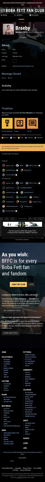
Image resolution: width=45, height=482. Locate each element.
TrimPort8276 (10, 175)
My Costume (7, 384)
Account (35, 15)
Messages (28, 383)
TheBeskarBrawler (12, 206)
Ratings (6, 370)
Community (27, 370)
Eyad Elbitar (29, 410)
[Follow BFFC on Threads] (29, 462)
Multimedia (6, 406)
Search (19, 15)
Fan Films (6, 417)
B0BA (21, 165)
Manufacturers (8, 368)
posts (4, 78)
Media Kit (28, 425)
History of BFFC (29, 430)
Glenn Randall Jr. (30, 407)
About (25, 421)
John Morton (29, 401)
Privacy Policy (27, 468)
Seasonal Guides (9, 444)
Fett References (30, 361)
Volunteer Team (30, 423)
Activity (27, 372)
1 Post (29, 131)
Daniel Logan (29, 397)
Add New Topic (8, 401)
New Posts (7, 399)
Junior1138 (23, 197)
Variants (6, 386)
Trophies (23, 37)
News (4, 430)
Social (3, 60)
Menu (5, 15)
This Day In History (30, 357)
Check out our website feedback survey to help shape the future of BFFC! (22, 453)
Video (5, 419)
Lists (5, 366)
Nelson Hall (28, 412)
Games (5, 424)
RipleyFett (27, 170)
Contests (28, 375)
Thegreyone (28, 206)
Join (25, 448)
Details (6, 388)
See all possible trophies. (33, 135)
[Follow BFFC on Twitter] (19, 462)
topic (10, 78)
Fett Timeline (29, 363)
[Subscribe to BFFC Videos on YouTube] (26, 462)
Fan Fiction (7, 421)
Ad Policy (15, 470)
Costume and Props (31, 414)
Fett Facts (28, 359)
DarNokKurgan (11, 170)
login (11, 90)
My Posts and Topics (10, 397)
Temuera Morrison (30, 394)
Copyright (18, 468)
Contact (27, 434)
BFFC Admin (33, 165)
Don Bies (27, 399)
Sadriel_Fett (37, 202)
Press (26, 427)
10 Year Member (7, 131)
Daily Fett (7, 408)
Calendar (27, 390)
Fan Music (7, 413)
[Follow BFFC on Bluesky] (33, 462)
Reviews (6, 372)
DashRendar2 (28, 192)
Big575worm (10, 188)
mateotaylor (10, 202)
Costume (5, 381)
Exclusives (7, 435)
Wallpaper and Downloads (12, 426)
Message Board (11, 73)
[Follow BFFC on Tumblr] (22, 462)
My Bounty (7, 359)
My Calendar (29, 392)
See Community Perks (12, 311)
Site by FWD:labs (25, 470)
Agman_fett (10, 165)
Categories (7, 362)
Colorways (7, 364)
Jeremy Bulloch (30, 416)
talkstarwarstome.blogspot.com (23, 66)
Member (19, 32)
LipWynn (36, 197)
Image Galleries (8, 411)
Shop (26, 432)
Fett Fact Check (8, 441)
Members (21, 19)
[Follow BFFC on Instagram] (15, 462)
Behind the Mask (30, 355)
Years (5, 375)
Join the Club (18, 284)
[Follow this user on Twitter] (14, 61)
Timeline (6, 377)
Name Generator (30, 379)
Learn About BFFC (10, 333)
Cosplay (6, 390)
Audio (5, 415)
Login (31, 284)
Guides (6, 437)
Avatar (16, 131)
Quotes (27, 365)
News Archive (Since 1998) (11, 433)
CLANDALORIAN (25, 188)
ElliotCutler (10, 197)
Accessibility (37, 468)
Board (4, 395)
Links (26, 381)
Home (4, 352)
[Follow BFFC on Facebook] (12, 462)
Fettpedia (27, 352)
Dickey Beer (28, 405)
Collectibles (7, 357)
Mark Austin (28, 403)
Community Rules (7, 468)
